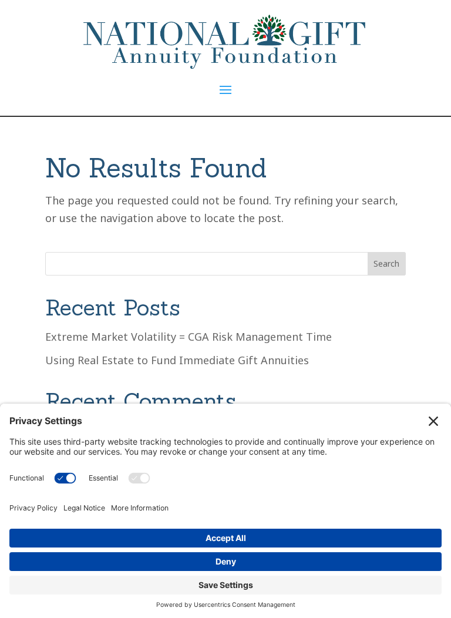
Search (386, 263)
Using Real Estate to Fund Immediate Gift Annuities (177, 360)
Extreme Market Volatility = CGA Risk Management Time (188, 337)
